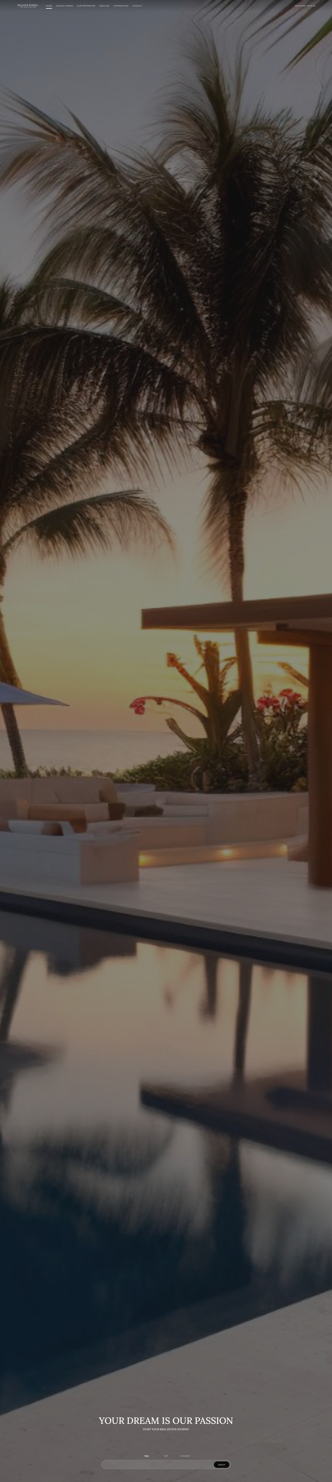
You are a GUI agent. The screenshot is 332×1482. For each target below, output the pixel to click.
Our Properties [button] (86, 6)
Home (49, 6)
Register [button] (300, 6)
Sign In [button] (311, 6)
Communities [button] (121, 6)
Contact (137, 6)
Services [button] (104, 6)
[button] (28, 6)
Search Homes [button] (64, 6)
